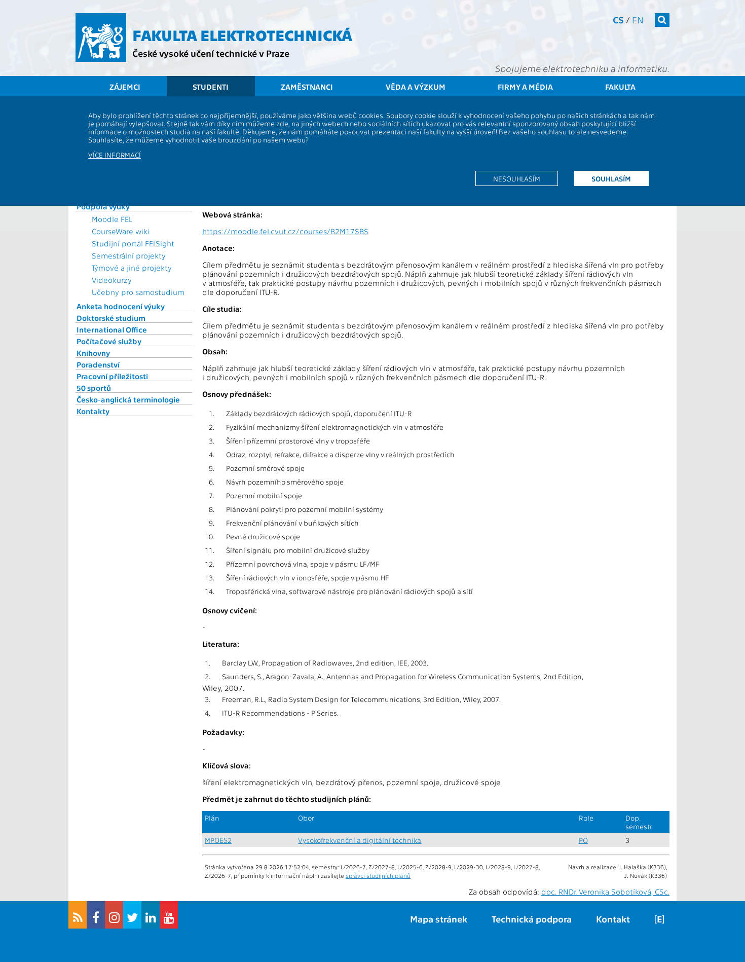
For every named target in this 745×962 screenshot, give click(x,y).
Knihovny (93, 352)
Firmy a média (525, 86)
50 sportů (94, 387)
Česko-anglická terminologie (128, 399)
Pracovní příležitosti (112, 376)
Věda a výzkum (415, 86)
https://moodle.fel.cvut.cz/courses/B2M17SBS (285, 231)
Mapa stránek (438, 918)
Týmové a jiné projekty (132, 267)
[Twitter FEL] (132, 915)
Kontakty (93, 411)
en (638, 19)
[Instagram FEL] (114, 915)
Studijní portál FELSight (133, 243)
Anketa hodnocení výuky (121, 306)
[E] (659, 918)
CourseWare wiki (121, 231)
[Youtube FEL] (169, 915)
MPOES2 (218, 840)
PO (583, 840)
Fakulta (620, 86)
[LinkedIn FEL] (150, 915)
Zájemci (124, 86)
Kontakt (613, 918)
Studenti (211, 86)
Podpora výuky (103, 206)
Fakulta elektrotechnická (242, 34)
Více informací (114, 155)
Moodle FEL (112, 219)
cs (618, 19)
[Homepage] (101, 37)
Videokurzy (112, 279)
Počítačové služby (109, 341)
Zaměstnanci (307, 86)
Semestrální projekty (129, 255)
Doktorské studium (111, 317)
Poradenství (98, 364)
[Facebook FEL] (96, 915)
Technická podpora (532, 918)
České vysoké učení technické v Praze (210, 53)
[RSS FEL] (77, 915)
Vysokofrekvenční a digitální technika (359, 840)
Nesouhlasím (516, 178)
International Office (112, 329)
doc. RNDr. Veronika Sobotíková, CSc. (605, 891)
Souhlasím (611, 178)
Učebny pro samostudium (138, 292)
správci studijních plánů (378, 875)
